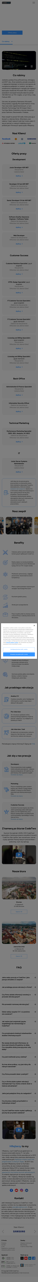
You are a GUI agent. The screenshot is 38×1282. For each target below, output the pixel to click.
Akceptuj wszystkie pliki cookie (19, 654)
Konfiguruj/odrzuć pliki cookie (19, 649)
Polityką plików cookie (12, 642)
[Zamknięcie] (34, 625)
